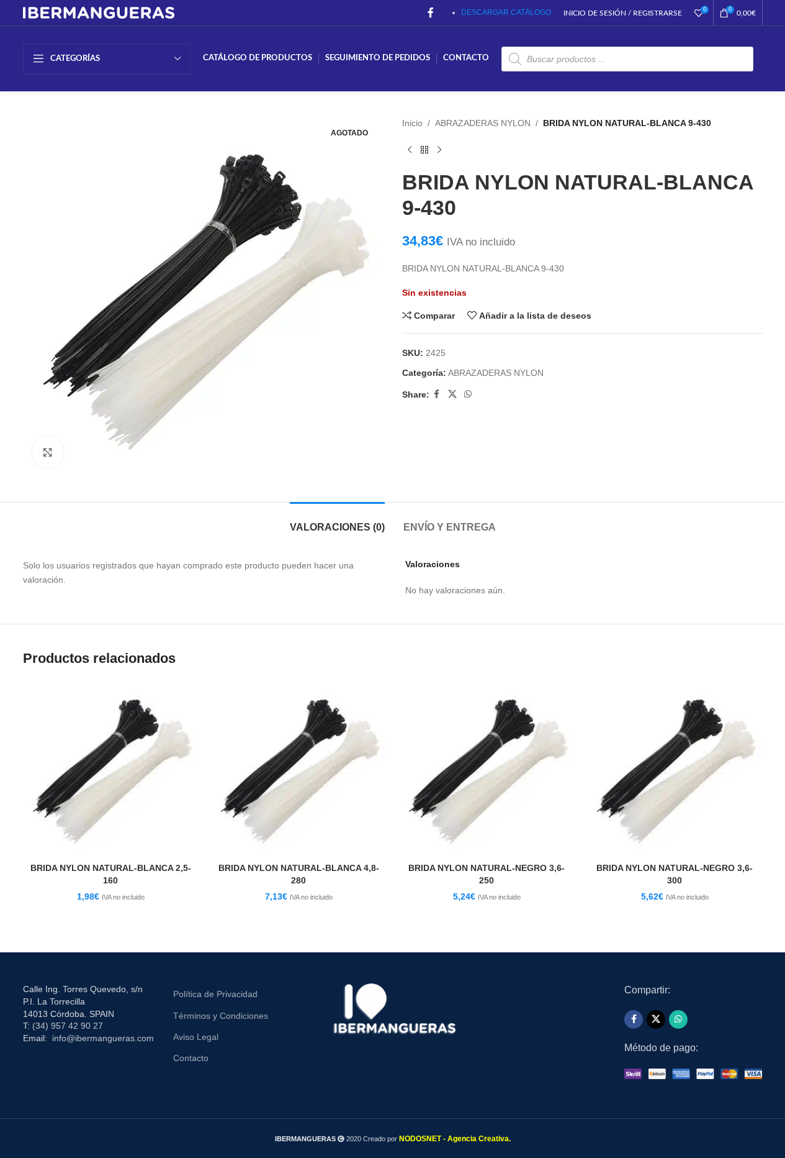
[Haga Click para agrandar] (47, 452)
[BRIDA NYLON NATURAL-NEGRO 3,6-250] (487, 769)
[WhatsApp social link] (467, 394)
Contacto (191, 1058)
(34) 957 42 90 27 (67, 1026)
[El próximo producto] (439, 149)
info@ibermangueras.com (103, 1038)
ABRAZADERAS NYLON (483, 123)
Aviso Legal (195, 1037)
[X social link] (452, 394)
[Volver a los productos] (424, 149)
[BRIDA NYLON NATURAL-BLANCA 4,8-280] (299, 769)
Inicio (412, 123)
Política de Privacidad (215, 994)
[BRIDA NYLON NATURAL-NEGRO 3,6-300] (675, 769)
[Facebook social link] (430, 12)
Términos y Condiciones (220, 1016)
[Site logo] (99, 12)
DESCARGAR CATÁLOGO (506, 12)
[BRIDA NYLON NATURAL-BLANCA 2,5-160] (111, 769)
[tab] (337, 521)
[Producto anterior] (409, 149)
